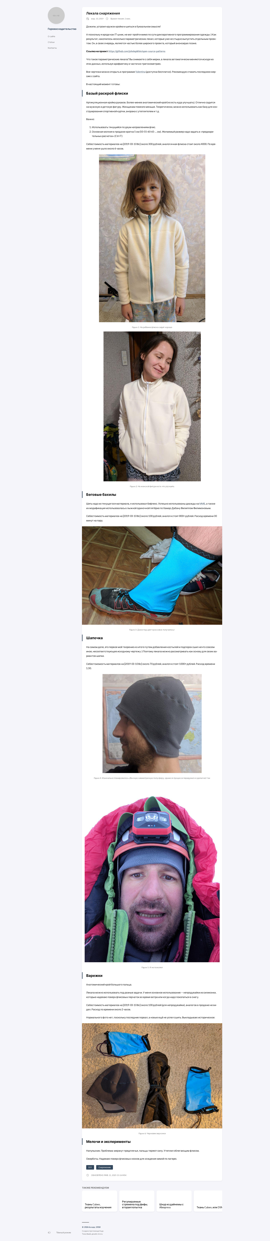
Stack (88, 1234)
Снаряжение (104, 1167)
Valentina (140, 71)
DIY (90, 1167)
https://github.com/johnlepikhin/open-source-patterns (137, 51)
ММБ (202, 503)
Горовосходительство (62, 28)
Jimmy (100, 1234)
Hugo (101, 1231)
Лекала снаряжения (103, 13)
